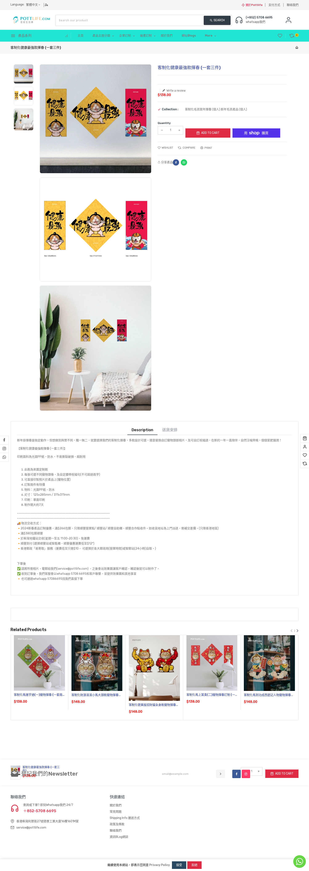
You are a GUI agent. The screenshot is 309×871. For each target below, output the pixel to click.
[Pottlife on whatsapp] (4, 457)
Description (142, 430)
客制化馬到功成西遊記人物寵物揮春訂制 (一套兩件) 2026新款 (269, 695)
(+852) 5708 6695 (259, 17)
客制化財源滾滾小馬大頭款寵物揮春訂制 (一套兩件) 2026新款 (96, 695)
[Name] (220, 774)
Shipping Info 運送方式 (125, 818)
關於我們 (115, 805)
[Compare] (305, 463)
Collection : (170, 109)
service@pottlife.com (31, 827)
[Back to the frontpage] (296, 48)
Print (208, 147)
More (208, 35)
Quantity (164, 123)
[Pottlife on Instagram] (4, 448)
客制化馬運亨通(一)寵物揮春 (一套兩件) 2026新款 (38, 695)
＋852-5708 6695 (39, 811)
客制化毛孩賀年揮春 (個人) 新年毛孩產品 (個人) (216, 109)
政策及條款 (117, 824)
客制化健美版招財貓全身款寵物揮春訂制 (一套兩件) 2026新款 (154, 705)
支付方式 (274, 5)
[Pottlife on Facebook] (4, 440)
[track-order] (47, 5)
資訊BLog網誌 (119, 837)
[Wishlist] (305, 455)
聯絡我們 (292, 5)
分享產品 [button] (166, 162)
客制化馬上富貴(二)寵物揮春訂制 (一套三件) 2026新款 (210, 695)
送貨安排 (169, 430)
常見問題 (115, 811)
